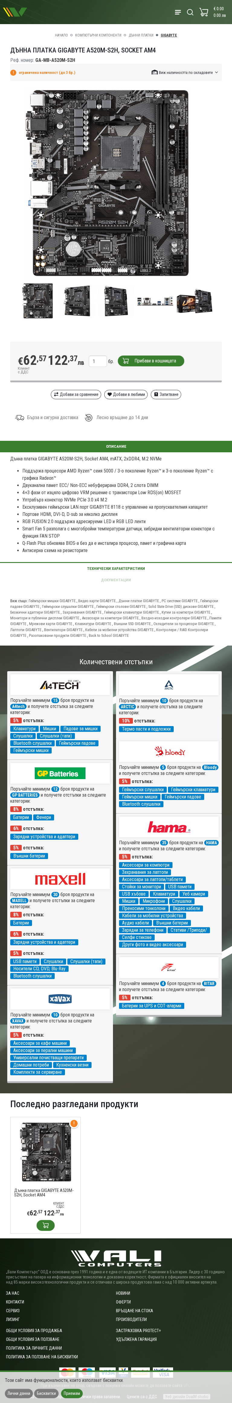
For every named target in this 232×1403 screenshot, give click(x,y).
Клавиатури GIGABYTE (93, 623)
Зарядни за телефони (142, 930)
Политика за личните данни (34, 1348)
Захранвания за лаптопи (145, 872)
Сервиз (13, 1310)
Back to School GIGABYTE (109, 635)
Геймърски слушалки (143, 789)
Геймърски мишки (31, 750)
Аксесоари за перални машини (43, 1050)
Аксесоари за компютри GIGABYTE (110, 618)
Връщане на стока (134, 1310)
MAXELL (19, 900)
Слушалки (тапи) (56, 736)
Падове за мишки (80, 729)
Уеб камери (193, 894)
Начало (61, 35)
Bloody (210, 767)
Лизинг (13, 1319)
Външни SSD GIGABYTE (132, 623)
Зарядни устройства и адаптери (44, 836)
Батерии (21, 817)
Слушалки (23, 736)
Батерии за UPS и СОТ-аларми (151, 1006)
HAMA (211, 842)
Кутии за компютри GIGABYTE (186, 612)
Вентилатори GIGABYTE (63, 629)
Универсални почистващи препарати (48, 1057)
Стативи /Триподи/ (189, 930)
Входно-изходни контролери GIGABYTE (174, 618)
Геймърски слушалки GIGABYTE (68, 606)
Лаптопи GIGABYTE (25, 629)
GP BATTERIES (25, 795)
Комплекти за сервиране (37, 1072)
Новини (123, 1293)
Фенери (43, 817)
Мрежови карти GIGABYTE (50, 623)
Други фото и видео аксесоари (152, 944)
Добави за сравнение (78, 394)
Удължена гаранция (136, 1339)
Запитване (169, 394)
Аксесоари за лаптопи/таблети (152, 879)
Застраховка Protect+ (138, 1330)
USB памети (180, 887)
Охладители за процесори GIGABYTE (183, 623)
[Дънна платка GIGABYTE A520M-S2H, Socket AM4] (45, 1152)
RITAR (209, 983)
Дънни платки (141, 35)
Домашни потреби (31, 1065)
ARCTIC (127, 706)
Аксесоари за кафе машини (40, 1043)
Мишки (49, 729)
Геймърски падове (77, 743)
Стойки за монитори (141, 887)
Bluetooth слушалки (32, 743)
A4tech (18, 706)
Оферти (123, 1302)
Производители (131, 1319)
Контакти (15, 1302)
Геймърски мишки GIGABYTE (52, 601)
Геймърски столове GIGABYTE (121, 606)
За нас (12, 1293)
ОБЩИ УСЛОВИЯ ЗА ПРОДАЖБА (34, 1330)
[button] (185, 72)
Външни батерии (29, 856)
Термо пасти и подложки (146, 729)
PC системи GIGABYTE (180, 601)
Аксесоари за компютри (145, 865)
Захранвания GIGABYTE (82, 612)
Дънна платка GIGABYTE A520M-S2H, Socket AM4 (44, 1192)
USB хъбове (134, 894)
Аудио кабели (135, 923)
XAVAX (18, 1021)
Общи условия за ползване (33, 1339)
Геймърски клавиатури (193, 789)
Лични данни (19, 1393)
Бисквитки (46, 1393)
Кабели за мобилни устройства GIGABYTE (119, 629)
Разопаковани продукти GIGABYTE (57, 635)
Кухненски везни (72, 1065)
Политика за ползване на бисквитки (42, 1356)
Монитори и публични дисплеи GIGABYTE (44, 618)
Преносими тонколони (144, 908)
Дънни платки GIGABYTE (138, 601)
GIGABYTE (169, 35)
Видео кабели (186, 908)
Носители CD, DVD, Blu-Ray (39, 969)
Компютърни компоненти (98, 35)
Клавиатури (24, 729)
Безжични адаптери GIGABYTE (35, 612)
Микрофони (154, 901)
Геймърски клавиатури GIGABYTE (131, 612)
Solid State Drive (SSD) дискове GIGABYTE (181, 606)
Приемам (72, 1393)
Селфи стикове (137, 937)
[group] (116, 183)
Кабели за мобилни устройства (152, 915)
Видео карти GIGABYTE (97, 601)
